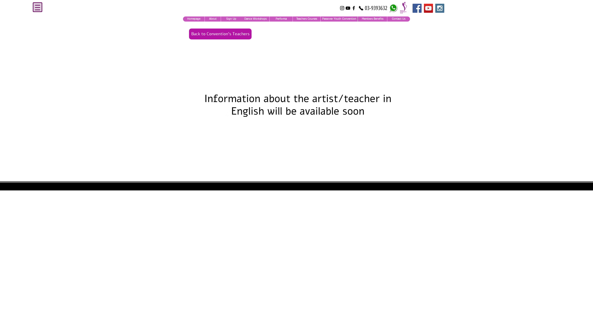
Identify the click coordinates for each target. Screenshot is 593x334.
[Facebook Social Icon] (417, 8)
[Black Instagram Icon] (342, 8)
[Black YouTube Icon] (348, 8)
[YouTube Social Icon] (428, 8)
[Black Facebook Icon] (353, 8)
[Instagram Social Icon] (439, 8)
